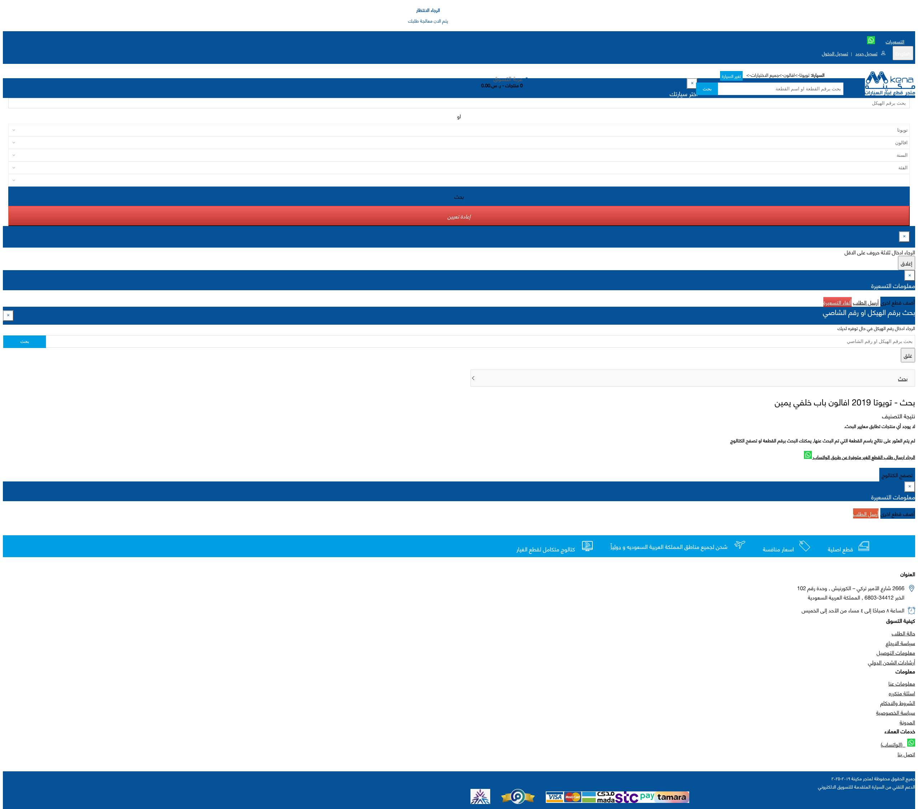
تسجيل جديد (866, 53)
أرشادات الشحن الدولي (891, 662)
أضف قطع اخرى (898, 302)
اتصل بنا (906, 754)
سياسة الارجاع (900, 643)
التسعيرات (895, 41)
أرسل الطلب (866, 302)
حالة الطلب (903, 633)
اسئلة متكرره (902, 693)
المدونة (907, 722)
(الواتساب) (893, 744)
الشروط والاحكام (897, 702)
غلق (908, 355)
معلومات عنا (902, 683)
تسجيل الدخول (835, 53)
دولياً (616, 546)
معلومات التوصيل (896, 652)
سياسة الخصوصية (895, 712)
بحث (706, 88)
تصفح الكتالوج (897, 475)
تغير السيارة (731, 76)
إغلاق (906, 263)
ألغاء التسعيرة (837, 302)
